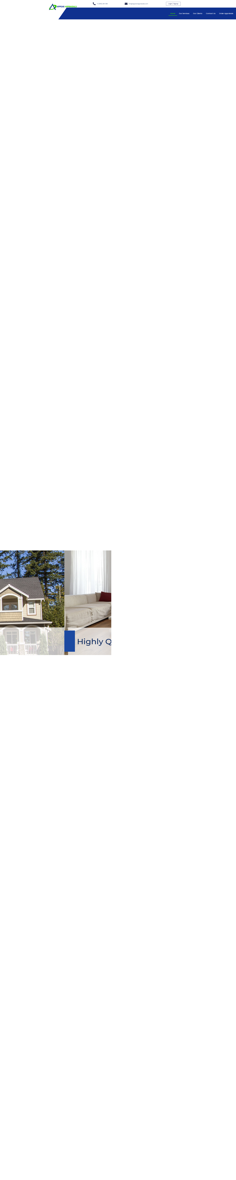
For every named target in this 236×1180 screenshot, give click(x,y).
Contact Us (210, 13)
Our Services (184, 13)
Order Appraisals (226, 13)
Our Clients (197, 13)
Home (172, 13)
